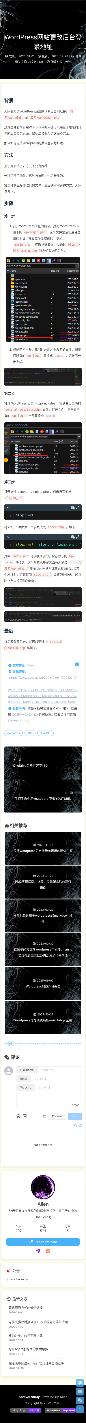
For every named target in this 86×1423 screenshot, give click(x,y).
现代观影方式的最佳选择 (26, 1307)
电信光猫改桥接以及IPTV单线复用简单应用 (38, 1322)
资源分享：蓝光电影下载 (26, 1335)
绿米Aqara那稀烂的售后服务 (28, 1349)
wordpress (13, 733)
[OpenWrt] (38, 1251)
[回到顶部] (80, 1409)
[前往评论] (80, 1400)
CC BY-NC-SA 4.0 (25, 714)
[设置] (80, 1383)
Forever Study (18, 721)
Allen (31, 665)
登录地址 (45, 733)
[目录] (80, 1391)
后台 (30, 733)
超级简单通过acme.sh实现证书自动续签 (36, 1363)
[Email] (48, 1251)
